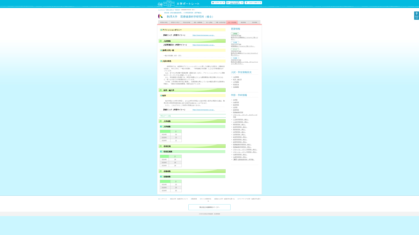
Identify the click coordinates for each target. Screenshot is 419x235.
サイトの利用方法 (206, 199)
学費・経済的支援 (220, 22)
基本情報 (254, 22)
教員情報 (243, 22)
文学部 (235, 100)
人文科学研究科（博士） (241, 122)
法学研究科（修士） (239, 132)
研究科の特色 (163, 22)
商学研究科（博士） (239, 129)
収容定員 (236, 84)
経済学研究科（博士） (240, 137)
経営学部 (236, 110)
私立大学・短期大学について (179, 199)
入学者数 (236, 82)
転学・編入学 (237, 79)
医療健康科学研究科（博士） (242, 147)
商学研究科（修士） (239, 124)
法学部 (235, 107)
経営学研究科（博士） (240, 142)
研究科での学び (175, 22)
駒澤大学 (177, 9)
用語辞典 (194, 199)
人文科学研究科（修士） (241, 119)
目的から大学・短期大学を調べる (225, 199)
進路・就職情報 (198, 22)
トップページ (161, 9)
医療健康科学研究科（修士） (242, 144)
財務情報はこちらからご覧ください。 (243, 46)
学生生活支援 (186, 22)
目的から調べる (170, 9)
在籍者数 (236, 87)
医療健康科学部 (238, 112)
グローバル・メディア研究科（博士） (245, 152)
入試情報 (236, 77)
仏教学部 (236, 102)
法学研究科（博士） (239, 134)
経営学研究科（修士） (240, 139)
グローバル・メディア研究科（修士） (245, 149)
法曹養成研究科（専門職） (246, 159)
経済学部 (236, 105)
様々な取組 (209, 22)
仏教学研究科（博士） (240, 157)
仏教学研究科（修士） (240, 154)
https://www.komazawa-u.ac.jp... (204, 35)
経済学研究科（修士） (240, 127)
